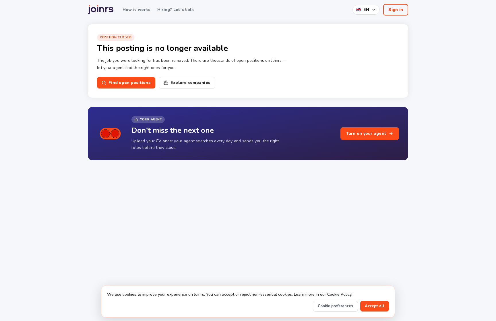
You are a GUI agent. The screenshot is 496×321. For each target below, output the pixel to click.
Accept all (374, 306)
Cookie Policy (339, 294)
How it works (136, 9)
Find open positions (129, 82)
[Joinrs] (100, 9)
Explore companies (190, 82)
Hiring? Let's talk (175, 9)
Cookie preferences (335, 306)
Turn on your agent (366, 133)
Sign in (395, 9)
